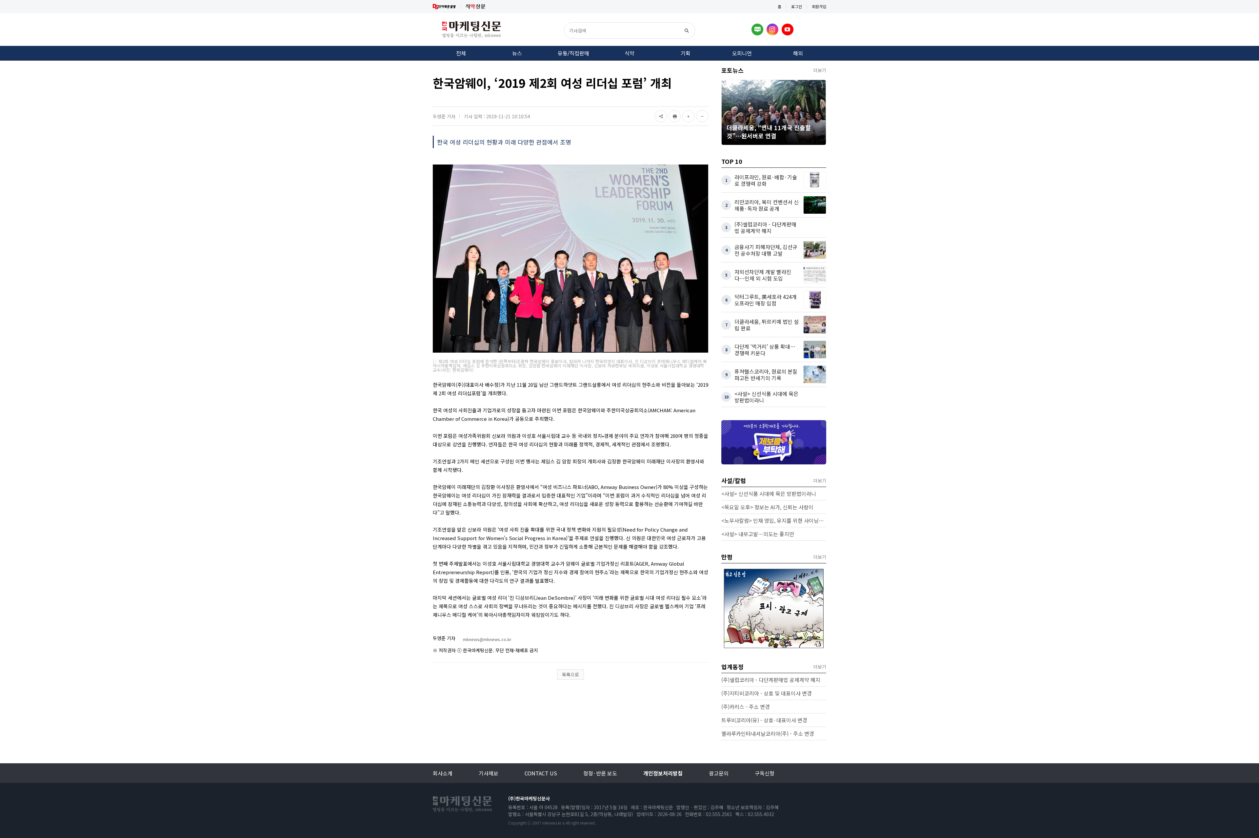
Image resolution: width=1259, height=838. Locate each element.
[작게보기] (702, 116)
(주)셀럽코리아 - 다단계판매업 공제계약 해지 (770, 680)
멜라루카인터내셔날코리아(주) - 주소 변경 (767, 733)
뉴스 (517, 53)
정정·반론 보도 (600, 773)
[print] (675, 116)
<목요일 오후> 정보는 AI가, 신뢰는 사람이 (767, 507)
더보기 (819, 70)
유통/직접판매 (573, 53)
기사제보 (488, 773)
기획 (685, 53)
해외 (798, 53)
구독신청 (764, 773)
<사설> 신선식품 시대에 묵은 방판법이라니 (768, 493)
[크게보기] (688, 116)
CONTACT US (541, 773)
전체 (461, 53)
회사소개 (442, 773)
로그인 (796, 6)
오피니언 (742, 53)
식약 (629, 53)
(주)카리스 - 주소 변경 (745, 707)
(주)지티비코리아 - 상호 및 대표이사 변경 (766, 693)
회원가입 (819, 6)
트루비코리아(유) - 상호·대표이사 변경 (764, 720)
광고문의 (719, 773)
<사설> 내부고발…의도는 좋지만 (757, 534)
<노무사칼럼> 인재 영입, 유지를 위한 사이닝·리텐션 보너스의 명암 (773, 520)
